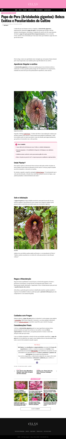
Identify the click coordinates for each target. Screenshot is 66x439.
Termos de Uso (39, 431)
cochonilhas (18, 320)
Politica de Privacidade (19, 431)
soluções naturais (23, 322)
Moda (16, 10)
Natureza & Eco (31, 10)
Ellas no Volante (47, 10)
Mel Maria (6, 25)
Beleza (20, 10)
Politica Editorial (47, 431)
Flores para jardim (23, 366)
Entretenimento (39, 10)
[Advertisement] (35, 49)
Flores (16, 366)
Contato (27, 431)
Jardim (29, 366)
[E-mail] (37, 363)
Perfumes (25, 10)
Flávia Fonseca (40, 172)
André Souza (27, 133)
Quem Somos (32, 431)
